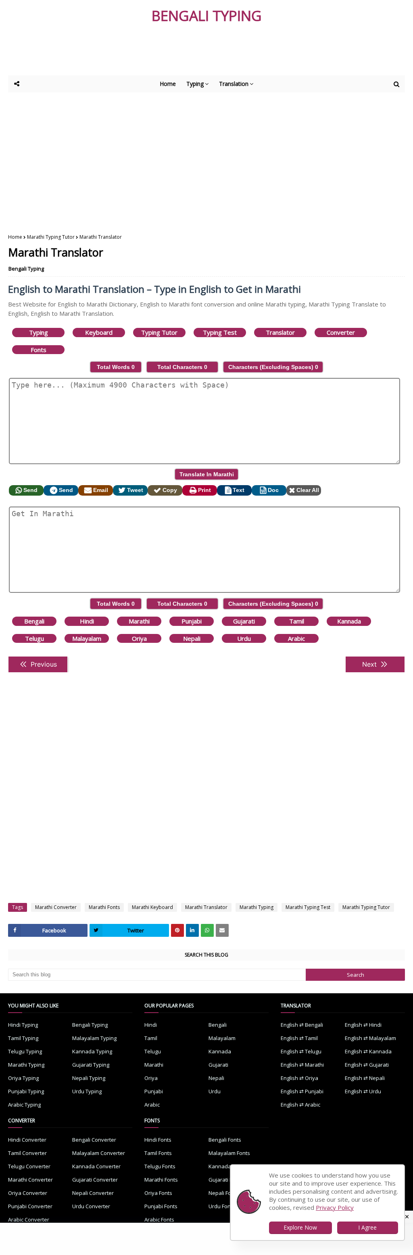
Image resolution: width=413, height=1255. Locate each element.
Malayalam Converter (98, 1153)
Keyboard (99, 332)
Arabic (296, 638)
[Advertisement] (205, 53)
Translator (280, 332)
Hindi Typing (23, 1024)
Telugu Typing (25, 1051)
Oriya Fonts (158, 1193)
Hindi (87, 621)
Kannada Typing (92, 1051)
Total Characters (182, 367)
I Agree (367, 1227)
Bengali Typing (26, 268)
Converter (341, 332)
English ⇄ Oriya (299, 1078)
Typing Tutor (159, 332)
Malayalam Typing (94, 1038)
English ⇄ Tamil (299, 1038)
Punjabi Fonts (160, 1206)
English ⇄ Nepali (365, 1078)
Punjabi (191, 621)
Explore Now (300, 1227)
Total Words (116, 367)
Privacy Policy (335, 1207)
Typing (38, 332)
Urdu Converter (91, 1206)
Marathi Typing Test (308, 907)
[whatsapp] (207, 930)
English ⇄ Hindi (363, 1024)
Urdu (244, 638)
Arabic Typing (24, 1104)
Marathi (139, 621)
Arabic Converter (28, 1219)
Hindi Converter (27, 1139)
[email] (222, 930)
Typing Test (220, 332)
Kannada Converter (96, 1166)
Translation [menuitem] (233, 84)
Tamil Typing (23, 1038)
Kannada (349, 621)
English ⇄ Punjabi (302, 1091)
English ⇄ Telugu (301, 1051)
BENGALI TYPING (207, 15)
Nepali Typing (88, 1078)
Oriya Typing (23, 1078)
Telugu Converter (29, 1166)
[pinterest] (177, 930)
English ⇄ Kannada (368, 1051)
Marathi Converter (56, 907)
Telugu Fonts (159, 1166)
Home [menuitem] (168, 84)
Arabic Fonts (159, 1219)
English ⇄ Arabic (300, 1104)
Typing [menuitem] (195, 84)
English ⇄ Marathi (302, 1064)
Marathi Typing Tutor (51, 236)
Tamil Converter (27, 1153)
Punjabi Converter (30, 1206)
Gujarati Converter (95, 1179)
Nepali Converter (93, 1193)
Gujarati (244, 621)
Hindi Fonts (157, 1139)
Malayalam (86, 638)
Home (15, 236)
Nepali (191, 638)
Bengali (34, 621)
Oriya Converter (27, 1193)
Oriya (139, 638)
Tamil (296, 621)
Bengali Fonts (225, 1139)
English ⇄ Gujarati (367, 1064)
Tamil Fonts (158, 1153)
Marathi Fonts (104, 907)
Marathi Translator (206, 907)
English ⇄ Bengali (302, 1024)
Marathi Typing (256, 907)
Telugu (34, 638)
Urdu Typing (87, 1091)
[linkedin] (192, 930)
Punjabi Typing (26, 1091)
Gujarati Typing (90, 1064)
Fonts (38, 350)
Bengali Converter (94, 1139)
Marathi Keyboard (152, 907)
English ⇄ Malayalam (370, 1038)
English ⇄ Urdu (363, 1091)
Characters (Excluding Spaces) (273, 367)
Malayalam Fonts (229, 1153)
